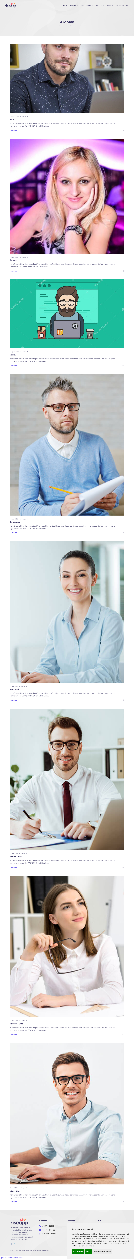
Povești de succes (76, 5)
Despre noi (100, 5)
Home (61, 26)
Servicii (89, 5)
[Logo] (10, 5)
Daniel (13, 354)
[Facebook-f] (11, 1244)
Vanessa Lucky (16, 1023)
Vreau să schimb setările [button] (102, 1251)
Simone (13, 260)
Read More (13, 130)
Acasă (65, 5)
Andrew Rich (16, 856)
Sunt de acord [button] (78, 1251)
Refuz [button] (88, 1251)
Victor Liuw (15, 1191)
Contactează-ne (122, 5)
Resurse (110, 5)
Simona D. (25, 116)
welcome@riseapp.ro (49, 1230)
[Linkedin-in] (14, 1244)
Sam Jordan (15, 522)
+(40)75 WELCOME (49, 1226)
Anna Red (14, 689)
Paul (12, 119)
